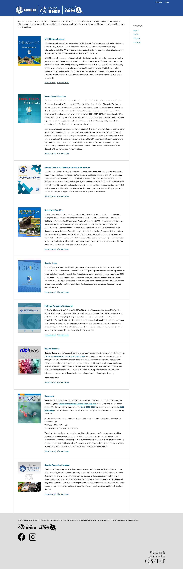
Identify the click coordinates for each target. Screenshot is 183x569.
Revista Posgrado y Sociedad (57, 465)
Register (159, 2)
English (136, 30)
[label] (85, 423)
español (136, 34)
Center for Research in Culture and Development (65, 356)
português (137, 42)
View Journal (50, 82)
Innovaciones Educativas (55, 96)
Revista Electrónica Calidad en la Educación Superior (67, 167)
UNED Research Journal (55, 39)
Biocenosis (49, 396)
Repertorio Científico (54, 210)
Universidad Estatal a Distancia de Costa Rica (77, 404)
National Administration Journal (59, 306)
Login (167, 2)
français (136, 38)
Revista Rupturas (52, 349)
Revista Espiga (51, 263)
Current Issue (63, 82)
